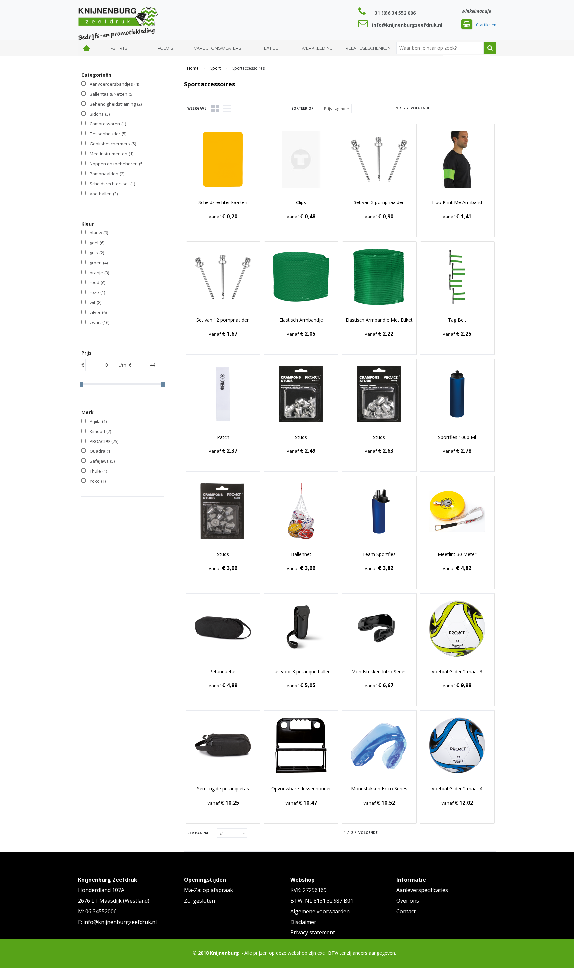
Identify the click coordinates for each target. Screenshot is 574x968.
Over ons (407, 900)
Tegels (215, 108)
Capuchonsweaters (217, 48)
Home (86, 48)
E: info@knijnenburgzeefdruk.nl (117, 922)
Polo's (165, 48)
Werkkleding (317, 48)
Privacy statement (312, 932)
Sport (215, 68)
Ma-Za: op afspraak (208, 890)
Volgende (420, 108)
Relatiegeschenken (368, 48)
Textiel (270, 48)
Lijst (227, 108)
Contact (406, 911)
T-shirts (118, 48)
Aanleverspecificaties (422, 890)
